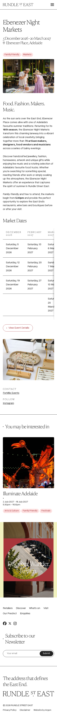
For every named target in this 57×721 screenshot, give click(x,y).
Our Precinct (10, 613)
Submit (46, 653)
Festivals (45, 511)
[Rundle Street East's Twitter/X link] (10, 623)
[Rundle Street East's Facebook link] (5, 623)
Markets (27, 55)
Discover (21, 608)
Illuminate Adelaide (20, 493)
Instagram (8, 403)
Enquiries (25, 613)
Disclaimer (25, 710)
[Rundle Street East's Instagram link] (15, 623)
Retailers (8, 608)
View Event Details (19, 328)
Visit (45, 608)
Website (38, 710)
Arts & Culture (12, 511)
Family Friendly (12, 55)
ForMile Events (11, 393)
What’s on (34, 608)
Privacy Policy (9, 710)
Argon (48, 710)
